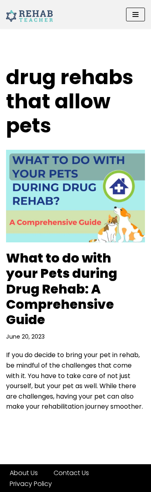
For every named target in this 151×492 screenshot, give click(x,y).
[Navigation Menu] (135, 14)
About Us (24, 473)
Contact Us (71, 473)
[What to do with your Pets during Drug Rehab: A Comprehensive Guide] (75, 196)
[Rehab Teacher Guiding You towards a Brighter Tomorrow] (30, 14)
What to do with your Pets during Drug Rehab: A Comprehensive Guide (61, 289)
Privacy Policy (31, 483)
